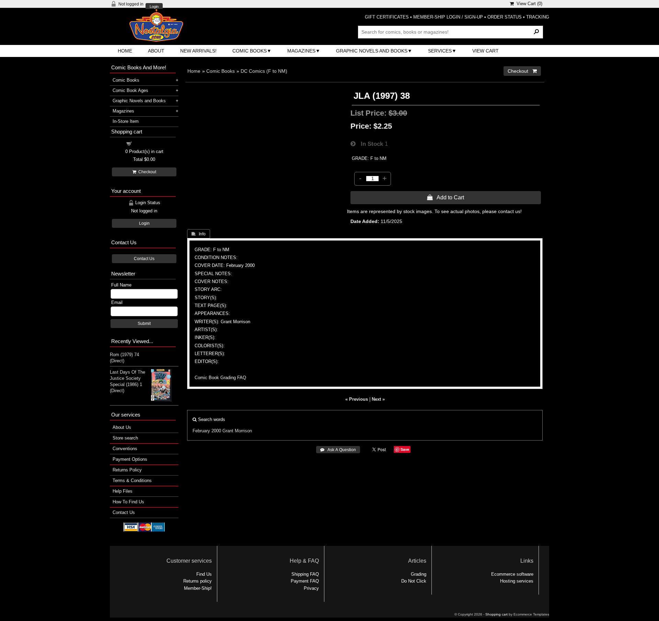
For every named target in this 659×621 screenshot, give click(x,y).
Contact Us (144, 259)
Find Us (204, 574)
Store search (125, 438)
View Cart (485, 51)
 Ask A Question (338, 450)
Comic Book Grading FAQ (220, 377)
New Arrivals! (198, 51)
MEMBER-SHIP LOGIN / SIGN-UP (448, 17)
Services (440, 51)
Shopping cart (148, 143)
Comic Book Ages (130, 90)
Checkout (146, 172)
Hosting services (516, 581)
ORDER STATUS (504, 17)
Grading (418, 574)
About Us (122, 427)
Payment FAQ (305, 581)
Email (117, 302)
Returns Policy (127, 469)
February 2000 (207, 430)
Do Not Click (413, 581)
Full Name (121, 285)
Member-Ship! (198, 588)
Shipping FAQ (305, 574)
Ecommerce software (512, 574)
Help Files (122, 491)
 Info (199, 234)
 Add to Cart (445, 197)
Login (154, 7)
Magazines (301, 51)
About (156, 51)
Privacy (311, 588)
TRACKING (537, 17)
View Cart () (528, 3)
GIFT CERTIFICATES (387, 17)
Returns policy (197, 581)
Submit (144, 323)
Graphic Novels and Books (371, 51)
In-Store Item (126, 121)
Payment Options (130, 459)
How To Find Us (128, 501)
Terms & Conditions (132, 480)
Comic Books (249, 51)
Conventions (125, 448)
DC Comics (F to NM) (264, 71)
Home (125, 51)
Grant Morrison (237, 430)
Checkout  (522, 71)
